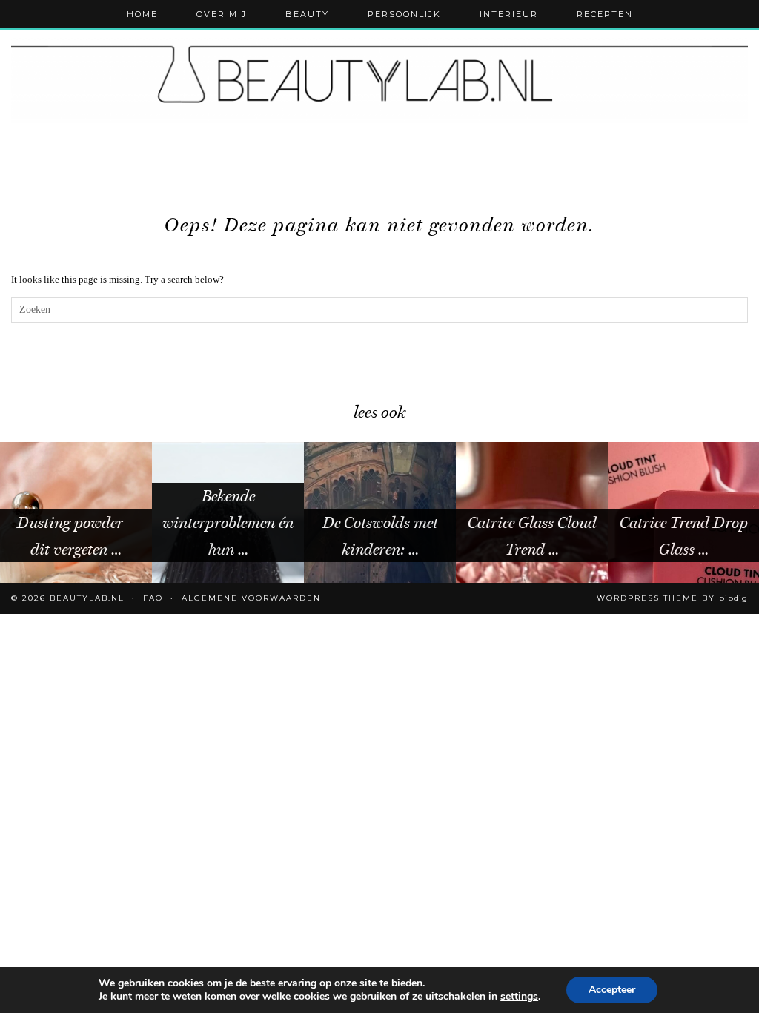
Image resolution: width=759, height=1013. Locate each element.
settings (519, 996)
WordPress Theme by (672, 598)
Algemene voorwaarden (251, 598)
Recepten (605, 14)
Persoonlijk (404, 14)
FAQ (153, 598)
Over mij (221, 14)
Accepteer (612, 990)
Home (142, 14)
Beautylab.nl (87, 598)
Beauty (307, 14)
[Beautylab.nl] (379, 80)
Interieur (509, 14)
